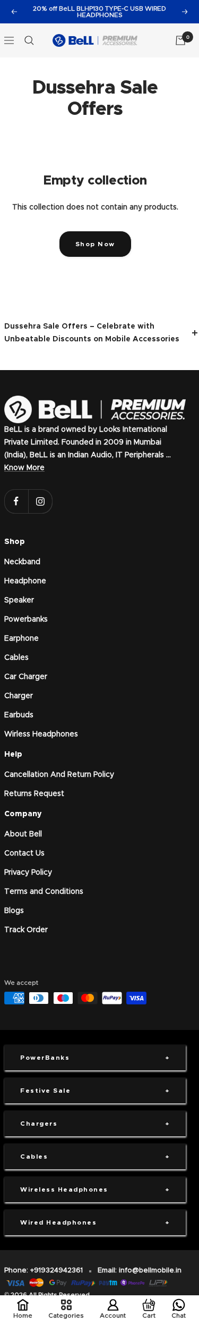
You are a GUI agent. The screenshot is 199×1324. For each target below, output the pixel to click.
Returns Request (34, 794)
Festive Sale (45, 1090)
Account (113, 1315)
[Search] (29, 40)
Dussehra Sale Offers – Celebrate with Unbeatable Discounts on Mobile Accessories (91, 333)
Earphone (21, 638)
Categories (66, 1315)
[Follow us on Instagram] (40, 501)
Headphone (25, 581)
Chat (178, 1315)
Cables (16, 657)
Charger (18, 696)
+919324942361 (56, 1270)
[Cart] (180, 40)
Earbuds (18, 715)
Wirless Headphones (41, 734)
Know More (24, 468)
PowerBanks (45, 1057)
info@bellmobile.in (150, 1270)
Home (22, 1315)
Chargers (38, 1123)
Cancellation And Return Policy (59, 774)
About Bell (23, 834)
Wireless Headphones (64, 1189)
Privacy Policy (28, 872)
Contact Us (24, 853)
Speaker (19, 600)
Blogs (14, 911)
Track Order (26, 930)
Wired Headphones (58, 1222)
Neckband (22, 562)
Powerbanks (26, 619)
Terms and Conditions (43, 891)
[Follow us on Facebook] (16, 501)
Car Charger (25, 677)
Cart (148, 1315)
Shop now (95, 244)
